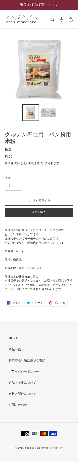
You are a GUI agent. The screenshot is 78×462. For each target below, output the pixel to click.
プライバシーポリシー (24, 371)
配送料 (15, 163)
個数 (7, 178)
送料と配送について (22, 393)
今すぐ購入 (39, 212)
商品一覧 (15, 349)
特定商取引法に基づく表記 (27, 360)
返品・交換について (22, 382)
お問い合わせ (18, 404)
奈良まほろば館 (32, 448)
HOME (13, 338)
